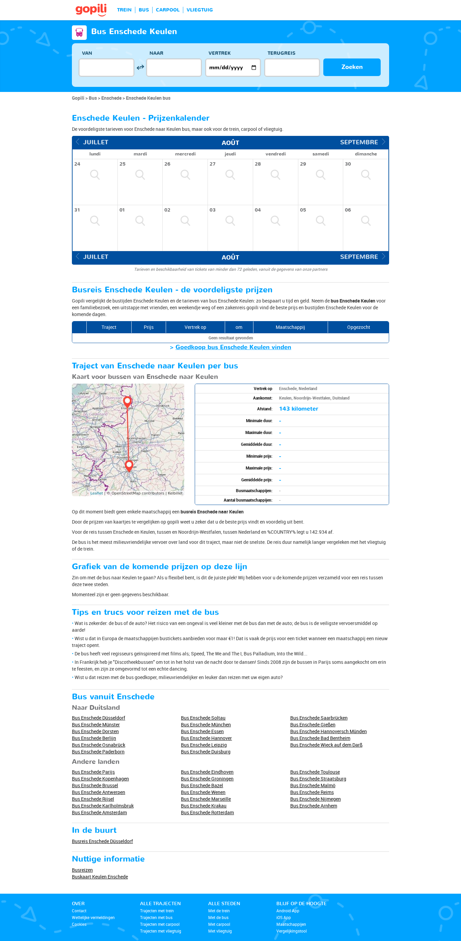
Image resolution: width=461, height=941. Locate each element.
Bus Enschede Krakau (203, 805)
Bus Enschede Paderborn (98, 751)
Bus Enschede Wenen (203, 792)
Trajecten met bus (156, 917)
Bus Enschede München (206, 724)
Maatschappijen (291, 924)
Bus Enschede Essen (202, 731)
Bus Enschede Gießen (312, 724)
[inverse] (140, 67)
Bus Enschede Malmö (312, 785)
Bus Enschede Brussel (95, 785)
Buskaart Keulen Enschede (100, 876)
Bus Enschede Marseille (206, 799)
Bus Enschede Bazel (202, 785)
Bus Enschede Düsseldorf (98, 718)
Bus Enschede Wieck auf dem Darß (326, 745)
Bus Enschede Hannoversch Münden (328, 731)
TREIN (124, 10)
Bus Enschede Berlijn (94, 738)
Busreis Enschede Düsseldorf (102, 841)
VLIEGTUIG (200, 10)
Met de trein (219, 910)
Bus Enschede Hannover (206, 738)
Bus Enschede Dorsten (95, 731)
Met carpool (219, 924)
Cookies (79, 924)
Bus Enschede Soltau (203, 718)
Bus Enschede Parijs (93, 772)
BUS (144, 10)
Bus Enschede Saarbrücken (319, 718)
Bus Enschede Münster (96, 724)
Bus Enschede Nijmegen (315, 799)
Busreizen (82, 870)
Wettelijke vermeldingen (93, 917)
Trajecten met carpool (160, 924)
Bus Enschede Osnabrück (98, 745)
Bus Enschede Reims (312, 792)
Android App (287, 910)
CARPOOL (168, 10)
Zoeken (352, 67)
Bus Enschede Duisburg (206, 751)
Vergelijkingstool (291, 931)
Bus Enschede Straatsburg (318, 778)
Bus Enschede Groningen (207, 778)
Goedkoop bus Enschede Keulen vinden (233, 347)
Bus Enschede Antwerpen (98, 792)
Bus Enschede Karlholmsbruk (103, 805)
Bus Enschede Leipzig (204, 745)
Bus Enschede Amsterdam (99, 812)
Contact (79, 910)
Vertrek (220, 53)
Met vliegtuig (220, 931)
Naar (156, 53)
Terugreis (281, 53)
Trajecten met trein (157, 910)
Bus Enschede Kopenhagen (100, 778)
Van (87, 53)
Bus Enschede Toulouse (315, 772)
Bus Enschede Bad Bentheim (320, 738)
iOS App (283, 917)
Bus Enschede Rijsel (93, 799)
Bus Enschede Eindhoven (207, 772)
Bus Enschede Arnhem (313, 805)
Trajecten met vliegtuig (160, 931)
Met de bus (218, 917)
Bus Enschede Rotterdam (207, 812)
